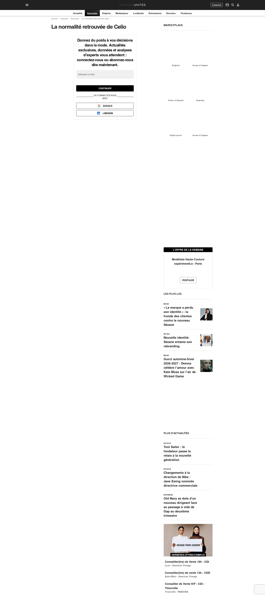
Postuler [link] (188, 280)
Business (75, 18)
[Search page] (233, 5)
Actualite (64, 18)
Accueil (54, 18)
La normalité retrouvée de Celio (95, 18)
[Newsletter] (227, 5)
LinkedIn (108, 113)
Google (107, 105)
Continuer (105, 88)
